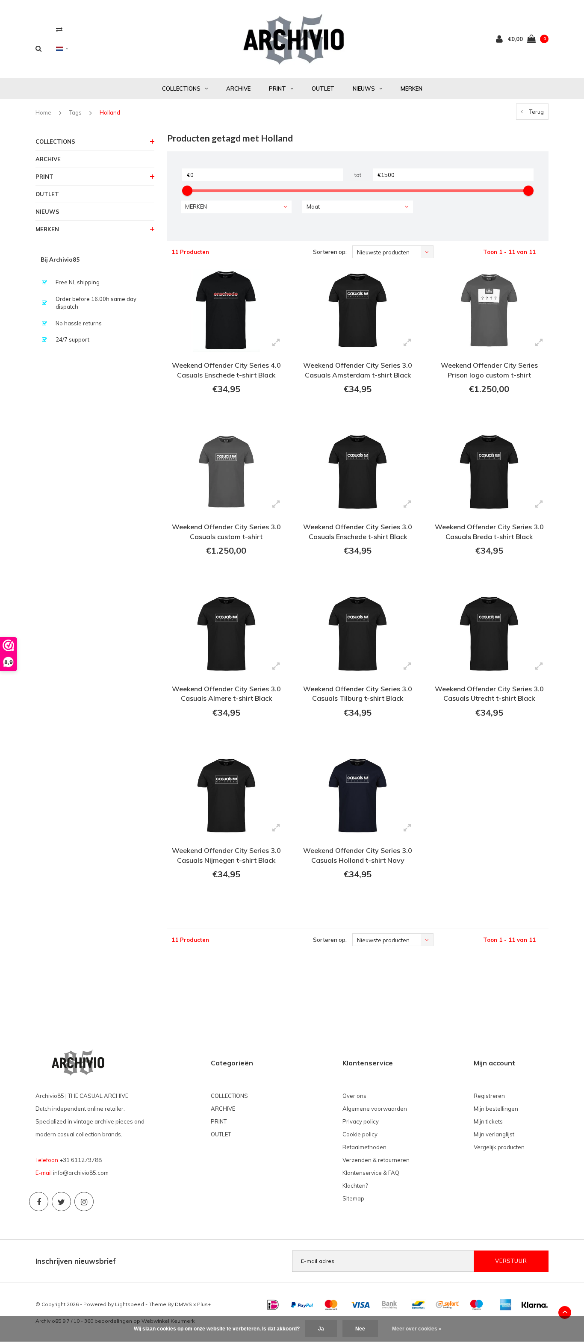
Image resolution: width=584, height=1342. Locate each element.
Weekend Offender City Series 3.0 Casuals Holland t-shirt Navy (357, 855)
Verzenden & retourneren (376, 1159)
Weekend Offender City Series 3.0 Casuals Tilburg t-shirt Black (357, 693)
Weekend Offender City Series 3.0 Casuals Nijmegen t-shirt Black (226, 855)
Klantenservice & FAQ (370, 1172)
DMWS (183, 1304)
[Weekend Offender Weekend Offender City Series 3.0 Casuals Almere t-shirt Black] (226, 633)
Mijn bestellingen (496, 1108)
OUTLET (323, 88)
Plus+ (204, 1304)
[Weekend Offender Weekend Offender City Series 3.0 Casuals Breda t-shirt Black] (489, 472)
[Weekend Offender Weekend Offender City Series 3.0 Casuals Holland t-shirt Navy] (357, 795)
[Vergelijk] (59, 29)
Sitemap (353, 1198)
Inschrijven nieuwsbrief (75, 1260)
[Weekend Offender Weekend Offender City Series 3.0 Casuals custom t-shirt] (226, 472)
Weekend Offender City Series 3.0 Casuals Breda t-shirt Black (489, 531)
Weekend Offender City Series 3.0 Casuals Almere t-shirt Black (226, 693)
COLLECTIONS (181, 88)
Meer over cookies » (417, 1329)
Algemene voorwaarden (374, 1108)
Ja (321, 1329)
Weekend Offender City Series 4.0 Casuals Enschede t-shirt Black (226, 370)
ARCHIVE (238, 88)
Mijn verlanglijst (494, 1134)
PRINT (277, 88)
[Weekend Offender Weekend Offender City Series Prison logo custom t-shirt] (489, 310)
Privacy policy (360, 1121)
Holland (110, 112)
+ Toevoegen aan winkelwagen (225, 412)
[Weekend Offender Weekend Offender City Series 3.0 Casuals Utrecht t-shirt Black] (489, 633)
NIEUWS (364, 88)
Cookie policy (360, 1134)
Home (43, 112)
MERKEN (411, 88)
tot (357, 174)
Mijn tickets (488, 1121)
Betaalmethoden (364, 1147)
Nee (360, 1329)
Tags (75, 112)
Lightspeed (129, 1304)
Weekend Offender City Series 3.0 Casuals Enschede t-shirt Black (357, 531)
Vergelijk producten (499, 1147)
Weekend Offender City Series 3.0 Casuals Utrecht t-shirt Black (489, 693)
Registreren (489, 1095)
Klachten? (355, 1185)
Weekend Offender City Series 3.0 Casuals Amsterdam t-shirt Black (357, 370)
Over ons (354, 1095)
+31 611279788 (80, 1159)
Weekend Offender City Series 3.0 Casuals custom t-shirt (226, 531)
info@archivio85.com (81, 1172)
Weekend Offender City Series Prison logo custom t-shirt (489, 370)
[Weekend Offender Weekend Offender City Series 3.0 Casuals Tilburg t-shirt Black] (357, 633)
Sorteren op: (330, 251)
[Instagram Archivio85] (84, 1201)
